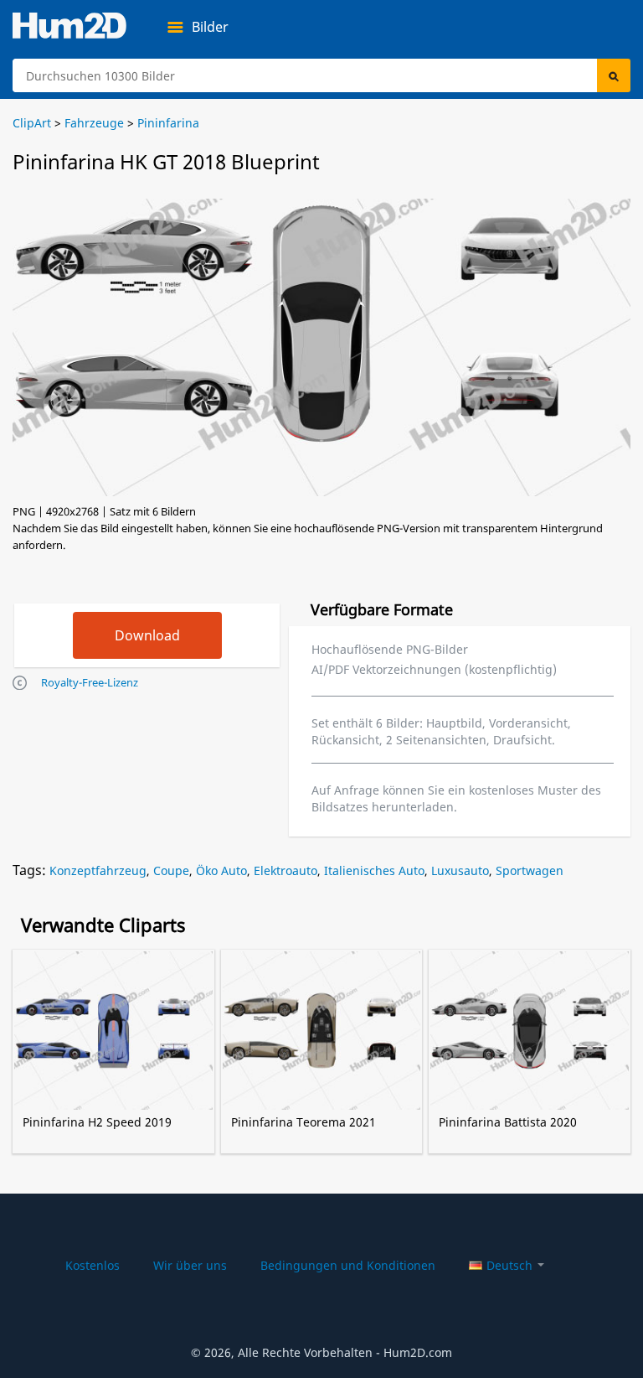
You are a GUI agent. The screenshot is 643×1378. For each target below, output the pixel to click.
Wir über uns (190, 1265)
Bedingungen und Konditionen (347, 1265)
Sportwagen (529, 870)
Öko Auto (221, 870)
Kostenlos (92, 1265)
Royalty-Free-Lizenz (89, 682)
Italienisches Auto (374, 870)
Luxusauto (460, 870)
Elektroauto (285, 870)
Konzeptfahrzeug (98, 870)
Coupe (171, 870)
